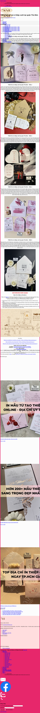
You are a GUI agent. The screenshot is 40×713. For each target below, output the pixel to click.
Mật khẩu (2, 707)
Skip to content (3, 0)
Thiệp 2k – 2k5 (7, 25)
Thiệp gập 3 (7, 32)
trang (14, 17)
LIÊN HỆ (4, 631)
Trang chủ (4, 21)
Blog (10, 354)
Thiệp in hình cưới (8, 665)
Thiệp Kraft (7, 37)
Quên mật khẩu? (3, 711)
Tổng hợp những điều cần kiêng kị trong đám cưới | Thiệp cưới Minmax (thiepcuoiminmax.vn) (20, 343)
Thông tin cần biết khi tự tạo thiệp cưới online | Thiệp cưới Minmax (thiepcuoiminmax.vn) (20, 340)
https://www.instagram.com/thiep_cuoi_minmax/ (22, 347)
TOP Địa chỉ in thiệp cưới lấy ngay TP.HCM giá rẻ (11, 612)
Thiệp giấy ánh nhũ (8, 664)
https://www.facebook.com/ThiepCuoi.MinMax (22, 346)
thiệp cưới (18, 354)
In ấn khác (4, 668)
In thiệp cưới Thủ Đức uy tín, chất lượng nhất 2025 (11, 613)
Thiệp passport (7, 663)
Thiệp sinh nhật (5, 667)
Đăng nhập (2, 709)
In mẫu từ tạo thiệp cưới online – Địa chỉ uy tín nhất (11, 610)
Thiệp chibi (7, 661)
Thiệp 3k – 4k (7, 655)
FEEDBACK (4, 633)
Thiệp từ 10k (7, 657)
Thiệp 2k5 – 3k (7, 654)
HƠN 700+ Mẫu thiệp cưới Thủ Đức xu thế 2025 (11, 614)
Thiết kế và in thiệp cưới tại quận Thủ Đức (28, 354)
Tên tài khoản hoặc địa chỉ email (6, 705)
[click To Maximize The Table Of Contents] (1, 19)
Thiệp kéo (6, 34)
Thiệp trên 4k (7, 656)
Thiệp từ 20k (7, 658)
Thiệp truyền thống (8, 659)
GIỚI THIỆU (4, 630)
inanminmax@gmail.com (21, 349)
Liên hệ (3, 672)
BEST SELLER (7, 24)
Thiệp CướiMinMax (6, 648)
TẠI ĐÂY (26, 292)
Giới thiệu (4, 22)
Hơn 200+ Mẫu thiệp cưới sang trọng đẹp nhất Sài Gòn (12, 611)
